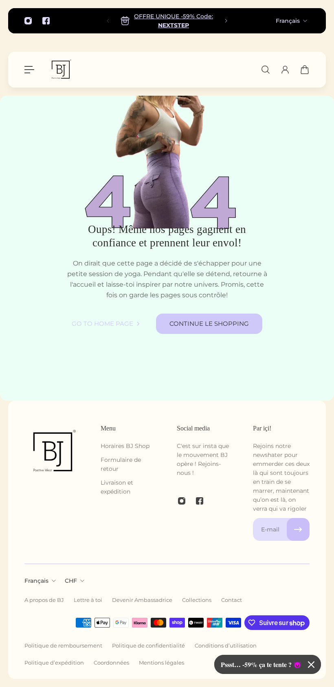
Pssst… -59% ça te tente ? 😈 (261, 664)
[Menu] (29, 70)
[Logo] (61, 70)
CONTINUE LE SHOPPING (209, 323)
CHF (71, 580)
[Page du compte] (285, 70)
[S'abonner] (298, 529)
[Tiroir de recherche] (265, 70)
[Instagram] (28, 21)
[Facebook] (46, 21)
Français (288, 20)
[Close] (311, 664)
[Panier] (304, 70)
